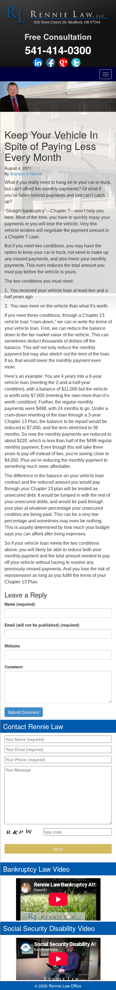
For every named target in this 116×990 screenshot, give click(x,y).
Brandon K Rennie (26, 173)
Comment (14, 667)
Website (12, 646)
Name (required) (20, 604)
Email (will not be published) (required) (42, 625)
